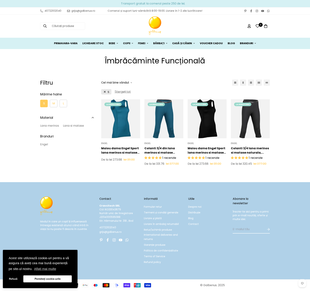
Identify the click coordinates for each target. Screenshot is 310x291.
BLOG (231, 43)
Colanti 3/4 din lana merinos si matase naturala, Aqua (159, 150)
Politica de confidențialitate (161, 250)
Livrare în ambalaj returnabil (161, 224)
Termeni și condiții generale (161, 212)
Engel (44, 144)
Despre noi (194, 207)
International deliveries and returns (161, 237)
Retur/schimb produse (158, 230)
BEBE (112, 43)
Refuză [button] (13, 278)
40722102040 (107, 227)
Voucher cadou (211, 43)
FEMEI (141, 43)
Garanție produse (154, 245)
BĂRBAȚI (159, 43)
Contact (193, 224)
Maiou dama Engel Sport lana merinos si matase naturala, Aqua (120, 150)
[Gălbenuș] (155, 26)
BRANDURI (246, 43)
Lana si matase (73, 126)
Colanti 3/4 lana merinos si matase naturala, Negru (250, 150)
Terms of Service (154, 256)
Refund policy (152, 262)
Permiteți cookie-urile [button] (48, 278)
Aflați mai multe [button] (45, 269)
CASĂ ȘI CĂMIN (182, 43)
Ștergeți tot (123, 92)
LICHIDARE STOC (93, 43)
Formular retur (153, 207)
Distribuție (194, 212)
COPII (126, 43)
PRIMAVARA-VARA (66, 43)
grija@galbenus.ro (110, 232)
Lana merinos (49, 126)
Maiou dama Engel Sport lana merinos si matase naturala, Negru (206, 150)
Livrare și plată (153, 218)
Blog (190, 218)
